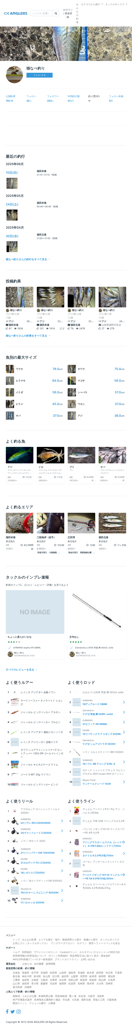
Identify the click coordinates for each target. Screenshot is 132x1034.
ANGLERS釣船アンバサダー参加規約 (33, 959)
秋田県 (53, 972)
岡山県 (102, 979)
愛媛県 (44, 983)
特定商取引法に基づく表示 (84, 955)
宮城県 (44, 972)
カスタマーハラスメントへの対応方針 (99, 952)
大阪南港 (112, 999)
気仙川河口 (73, 552)
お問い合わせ (88, 959)
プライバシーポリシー (46, 952)
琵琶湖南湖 (61, 996)
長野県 (83, 976)
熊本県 (90, 983)
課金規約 (105, 955)
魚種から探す (91, 939)
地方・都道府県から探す (68, 939)
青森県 (25, 972)
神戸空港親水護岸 (22, 999)
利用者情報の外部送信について (29, 955)
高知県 (53, 983)
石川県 (55, 976)
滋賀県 (25, 979)
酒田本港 (41, 171)
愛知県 (111, 976)
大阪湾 (91, 996)
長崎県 (81, 983)
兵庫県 (53, 979)
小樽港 (51, 1003)
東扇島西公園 (45, 996)
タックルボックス (114, 4)
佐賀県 (72, 983)
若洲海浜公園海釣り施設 (47, 999)
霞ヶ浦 (72, 996)
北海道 (16, 972)
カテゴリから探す (90, 4)
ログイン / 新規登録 (68, 13)
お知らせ (27, 963)
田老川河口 (42, 552)
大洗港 (75, 999)
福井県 (65, 976)
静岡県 (102, 976)
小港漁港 (53, 552)
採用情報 (50, 963)
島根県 (93, 979)
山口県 (16, 983)
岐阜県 (93, 976)
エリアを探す (45, 939)
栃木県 (90, 972)
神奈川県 (27, 976)
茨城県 (81, 972)
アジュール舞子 (37, 1003)
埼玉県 (109, 972)
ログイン (82, 943)
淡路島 (100, 996)
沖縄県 (28, 987)
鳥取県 (83, 979)
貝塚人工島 (99, 999)
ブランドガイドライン (67, 959)
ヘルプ (16, 952)
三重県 (16, 979)
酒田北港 (41, 234)
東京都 (16, 976)
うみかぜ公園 (29, 996)
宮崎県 (109, 983)
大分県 (99, 983)
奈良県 (62, 979)
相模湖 (16, 996)
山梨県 (74, 976)
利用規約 (27, 952)
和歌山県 (73, 979)
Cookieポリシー (68, 952)
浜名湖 (82, 996)
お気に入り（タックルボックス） (31, 943)
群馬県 (99, 972)
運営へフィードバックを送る (104, 943)
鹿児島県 (17, 987)
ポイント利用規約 (58, 955)
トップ (16, 939)
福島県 (72, 972)
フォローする (39, 75)
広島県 (111, 979)
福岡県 (62, 983)
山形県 (62, 972)
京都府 (34, 979)
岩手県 (34, 972)
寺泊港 (66, 999)
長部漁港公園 (85, 552)
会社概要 (39, 963)
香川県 (34, 983)
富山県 (46, 976)
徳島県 (25, 983)
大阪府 (44, 979)
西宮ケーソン (20, 1003)
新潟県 (37, 976)
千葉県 (118, 972)
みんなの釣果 (77, 13)
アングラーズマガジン (63, 943)
